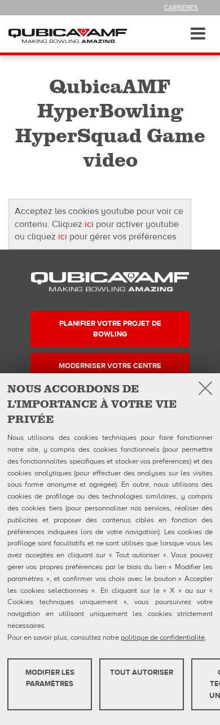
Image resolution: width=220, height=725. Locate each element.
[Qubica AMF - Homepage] (67, 35)
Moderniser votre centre (110, 365)
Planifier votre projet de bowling (110, 328)
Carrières (181, 7)
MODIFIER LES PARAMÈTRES (49, 678)
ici (89, 224)
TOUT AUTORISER (141, 672)
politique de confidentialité (163, 637)
